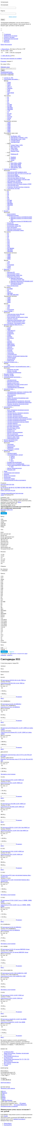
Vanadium (13, 157)
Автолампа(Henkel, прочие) (15, 454)
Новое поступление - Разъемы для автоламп (16, 1052)
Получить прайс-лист (7, 509)
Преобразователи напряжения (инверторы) (19, 402)
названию (3, 655)
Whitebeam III (14, 154)
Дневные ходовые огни (10, 362)
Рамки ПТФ (10, 360)
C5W (8, 110)
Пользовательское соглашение (9, 1106)
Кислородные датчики (13, 428)
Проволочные (11, 445)
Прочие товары (8, 450)
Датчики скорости (12, 423)
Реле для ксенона (12, 227)
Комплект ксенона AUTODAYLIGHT (21, 217)
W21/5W (9, 116)
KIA (8, 339)
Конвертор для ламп (13, 369)
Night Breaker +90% (16, 167)
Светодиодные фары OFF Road (16, 178)
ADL (8, 261)
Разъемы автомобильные (14, 372)
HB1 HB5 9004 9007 (13, 294)
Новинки (6, 474)
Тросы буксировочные (13, 405)
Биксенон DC (11, 272)
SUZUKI (9, 350)
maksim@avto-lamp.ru (19, 1119)
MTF (8, 91)
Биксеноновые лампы (13, 273)
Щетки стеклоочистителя (14, 468)
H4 (8, 100)
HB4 (30, 487)
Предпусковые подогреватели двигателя (18, 401)
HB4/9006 (10, 109)
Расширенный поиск (6, 72)
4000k (9, 124)
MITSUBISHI (11, 345)
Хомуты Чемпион (9, 441)
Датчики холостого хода (14, 425)
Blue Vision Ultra (15, 146)
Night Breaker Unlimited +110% (19, 137)
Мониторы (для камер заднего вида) (17, 384)
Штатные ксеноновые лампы (15, 230)
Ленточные (10, 444)
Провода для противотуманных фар (17, 356)
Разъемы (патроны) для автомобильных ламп (17, 366)
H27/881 (9, 106)
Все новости (7, 1063)
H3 (8, 98)
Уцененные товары (9, 478)
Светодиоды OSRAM (13, 176)
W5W (8, 119)
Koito (8, 89)
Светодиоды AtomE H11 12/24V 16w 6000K (13, 1022)
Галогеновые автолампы (11, 79)
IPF (8, 94)
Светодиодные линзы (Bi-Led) (15, 314)
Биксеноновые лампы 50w (14, 275)
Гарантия (6, 40)
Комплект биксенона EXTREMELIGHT (22, 281)
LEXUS (9, 341)
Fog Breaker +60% (16, 136)
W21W (9, 118)
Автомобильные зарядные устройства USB (19, 392)
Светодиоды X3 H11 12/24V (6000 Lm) (11, 782)
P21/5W (9, 113)
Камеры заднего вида (13, 383)
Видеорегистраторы (13, 381)
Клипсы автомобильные (11, 439)
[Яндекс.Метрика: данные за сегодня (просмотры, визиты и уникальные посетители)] (6, 1100)
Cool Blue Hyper (15, 142)
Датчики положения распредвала (16, 420)
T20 (8, 208)
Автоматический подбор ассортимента (15, 480)
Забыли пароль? (13, 16)
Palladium (13, 158)
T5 (8, 112)
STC (12, 459)
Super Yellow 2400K (16, 163)
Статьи (6, 1065)
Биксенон (7, 269)
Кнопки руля (11, 431)
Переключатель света (13, 438)
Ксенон (6, 211)
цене (26, 653)
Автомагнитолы (11, 380)
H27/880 (9, 104)
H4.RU (6, 1116)
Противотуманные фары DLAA (13, 324)
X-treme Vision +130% (17, 145)
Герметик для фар (9, 375)
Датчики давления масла (14, 414)
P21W (9, 115)
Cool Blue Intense (15, 140)
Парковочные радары (13, 386)
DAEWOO (10, 332)
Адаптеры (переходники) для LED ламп (18, 179)
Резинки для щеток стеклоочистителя (17, 404)
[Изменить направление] (17, 653)
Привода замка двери (13, 437)
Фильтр (4, 513)
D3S (8, 244)
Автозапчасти (8, 407)
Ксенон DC (10, 223)
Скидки (8, 77)
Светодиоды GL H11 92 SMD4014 (10, 930)
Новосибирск (8, 1123)
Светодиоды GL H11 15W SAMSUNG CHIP (13, 976)
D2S (8, 242)
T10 (8, 206)
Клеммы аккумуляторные (14, 462)
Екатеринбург (8, 1125)
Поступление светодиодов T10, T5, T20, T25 (16, 1058)
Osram (9, 82)
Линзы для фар (8, 311)
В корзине (3, 61)
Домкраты (10, 396)
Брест (12, 460)
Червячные (10, 447)
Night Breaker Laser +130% (18, 139)
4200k (9, 125)
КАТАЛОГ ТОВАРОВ (7, 73)
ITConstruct (23, 1103)
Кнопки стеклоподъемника (15, 432)
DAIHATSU (10, 333)
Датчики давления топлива (15, 416)
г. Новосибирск (5, 49)
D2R (8, 247)
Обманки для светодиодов (14, 182)
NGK (12, 466)
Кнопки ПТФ (11, 359)
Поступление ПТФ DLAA (11, 1055)
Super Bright (10, 92)
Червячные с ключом (13, 448)
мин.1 (2, 698)
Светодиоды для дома (13, 188)
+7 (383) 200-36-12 (6, 1079)
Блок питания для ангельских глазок (17, 317)
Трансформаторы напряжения (15, 387)
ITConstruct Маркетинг (20, 1104)
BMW (9, 329)
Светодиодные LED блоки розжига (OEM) (19, 184)
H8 (8, 197)
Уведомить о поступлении (8, 774)
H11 (8, 103)
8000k (9, 258)
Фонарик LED (11, 469)
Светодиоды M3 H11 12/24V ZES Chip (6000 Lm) (14, 830)
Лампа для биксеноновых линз (16, 321)
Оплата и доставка (9, 37)
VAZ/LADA (10, 353)
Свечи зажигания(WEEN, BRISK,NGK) (18, 465)
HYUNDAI (10, 338)
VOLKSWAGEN (12, 354)
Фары (5, 471)
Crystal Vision (14, 149)
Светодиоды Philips (12, 175)
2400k (9, 122)
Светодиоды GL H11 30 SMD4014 (10, 707)
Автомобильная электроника (12, 377)
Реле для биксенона (12, 285)
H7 (8, 101)
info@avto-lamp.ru (6, 1082)
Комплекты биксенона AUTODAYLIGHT (17, 283)
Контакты (6, 41)
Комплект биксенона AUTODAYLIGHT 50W (17, 279)
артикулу (9, 655)
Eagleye (13, 456)
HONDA (9, 336)
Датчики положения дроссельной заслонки (19, 419)
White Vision (14, 148)
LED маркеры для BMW (14, 181)
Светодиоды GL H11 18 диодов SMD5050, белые (14, 952)
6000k (9, 257)
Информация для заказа (10, 35)
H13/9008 (10, 288)
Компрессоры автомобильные (15, 463)
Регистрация (8, 44)
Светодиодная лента (13, 185)
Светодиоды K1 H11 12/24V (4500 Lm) (11, 854)
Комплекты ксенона (13, 215)
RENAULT (10, 348)
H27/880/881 (10, 248)
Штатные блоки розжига (14, 229)
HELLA (9, 86)
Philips (9, 83)
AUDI (9, 327)
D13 (8, 263)
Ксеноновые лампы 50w (14, 226)
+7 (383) (6, 55)
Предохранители (12, 399)
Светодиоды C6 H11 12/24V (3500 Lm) (11, 998)
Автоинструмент (12, 453)
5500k (9, 131)
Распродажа (7, 477)
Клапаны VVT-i (11, 429)
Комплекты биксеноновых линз (16, 320)
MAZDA (9, 342)
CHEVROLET (11, 330)
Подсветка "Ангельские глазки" (16, 323)
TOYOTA (10, 351)
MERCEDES (10, 344)
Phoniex (13, 457)
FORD (9, 335)
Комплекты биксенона (13, 276)
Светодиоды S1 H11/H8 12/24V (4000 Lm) (12, 806)
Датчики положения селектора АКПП (18, 422)
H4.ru (19, 502)
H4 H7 (9, 291)
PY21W (13, 490)
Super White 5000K (16, 164)
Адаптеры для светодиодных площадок (18, 187)
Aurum (12, 160)
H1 (8, 97)
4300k (9, 127)
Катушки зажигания (13, 426)
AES (8, 306)
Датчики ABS (11, 411)
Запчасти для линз (12, 318)
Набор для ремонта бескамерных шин (18, 398)
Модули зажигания (12, 434)
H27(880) (17, 487)
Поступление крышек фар (11, 1061)
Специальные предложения (12, 472)
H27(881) (23, 487)
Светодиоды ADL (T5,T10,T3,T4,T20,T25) (19, 173)
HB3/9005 (10, 107)
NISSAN (9, 347)
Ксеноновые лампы (12, 224)
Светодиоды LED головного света (17, 172)
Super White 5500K (16, 166)
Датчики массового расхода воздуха (17, 417)
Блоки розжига (11, 214)
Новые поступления (9, 475)
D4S (8, 245)
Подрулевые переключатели (15, 435)
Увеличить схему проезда (8, 1088)
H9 (11, 487)
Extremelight (10, 264)
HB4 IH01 (10, 293)
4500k (9, 128)
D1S (8, 241)
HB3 (27, 487)
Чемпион (9, 88)
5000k (9, 130)
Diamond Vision (15, 151)
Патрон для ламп (12, 371)
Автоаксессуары (9, 389)
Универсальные (11, 357)
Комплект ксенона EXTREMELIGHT (21, 221)
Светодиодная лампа (10, 169)
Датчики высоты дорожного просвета (18, 413)
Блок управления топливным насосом (18, 410)
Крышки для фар (8, 374)
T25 (8, 209)
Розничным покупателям (11, 38)
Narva (8, 85)
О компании (7, 34)
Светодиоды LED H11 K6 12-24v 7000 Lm (12, 683)
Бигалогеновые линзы (13, 315)
